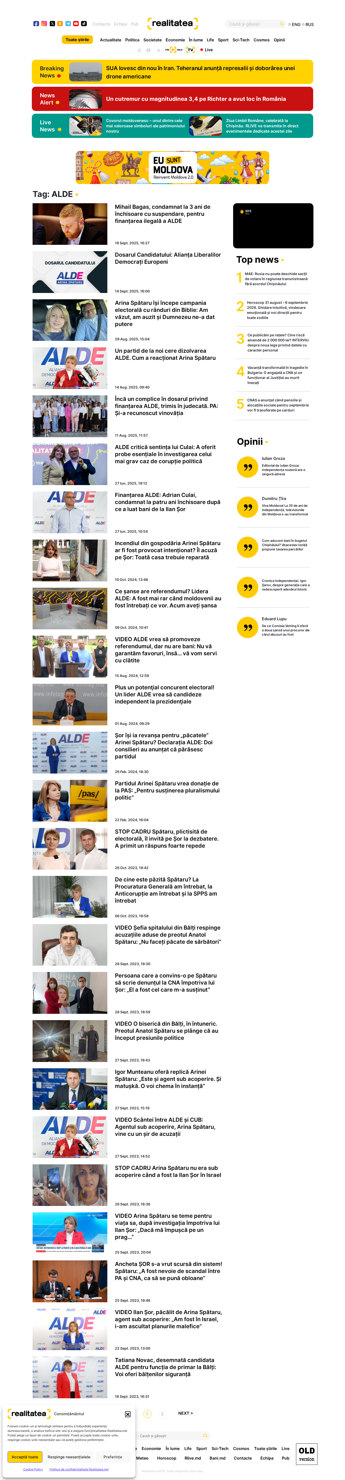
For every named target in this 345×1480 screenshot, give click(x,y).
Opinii (279, 39)
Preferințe (113, 1457)
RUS (310, 24)
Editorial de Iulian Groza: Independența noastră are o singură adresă (283, 469)
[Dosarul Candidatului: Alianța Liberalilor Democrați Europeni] (70, 272)
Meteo (142, 1458)
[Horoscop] (138, 49)
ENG (296, 24)
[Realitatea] (186, 24)
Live (209, 49)
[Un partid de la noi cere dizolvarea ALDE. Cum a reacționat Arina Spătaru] (70, 368)
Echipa (120, 23)
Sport (223, 39)
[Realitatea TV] (190, 49)
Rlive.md (193, 1458)
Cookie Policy (33, 1469)
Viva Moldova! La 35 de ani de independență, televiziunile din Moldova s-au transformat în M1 (285, 510)
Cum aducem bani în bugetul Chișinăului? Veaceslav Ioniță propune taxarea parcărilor (284, 545)
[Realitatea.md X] (52, 23)
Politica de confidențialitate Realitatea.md (79, 1469)
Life (210, 39)
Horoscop (166, 1458)
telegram (68, 24)
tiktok (84, 24)
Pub (134, 23)
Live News (47, 126)
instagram (44, 24)
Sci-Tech (241, 39)
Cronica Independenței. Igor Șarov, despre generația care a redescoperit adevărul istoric (286, 585)
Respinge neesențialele (69, 1457)
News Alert (47, 99)
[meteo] (158, 49)
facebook (36, 24)
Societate (152, 39)
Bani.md (218, 1458)
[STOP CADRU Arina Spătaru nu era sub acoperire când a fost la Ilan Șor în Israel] (70, 1185)
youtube (76, 24)
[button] (127, 1413)
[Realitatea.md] (306, 1454)
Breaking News (52, 72)
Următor (187, 1414)
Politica (132, 39)
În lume (196, 39)
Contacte (101, 23)
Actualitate (110, 39)
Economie (175, 39)
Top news (257, 259)
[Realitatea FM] (173, 49)
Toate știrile (77, 39)
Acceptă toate (25, 1457)
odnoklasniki (60, 24)
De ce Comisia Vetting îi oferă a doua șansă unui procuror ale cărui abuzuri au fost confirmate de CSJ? (286, 630)
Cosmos (262, 39)
